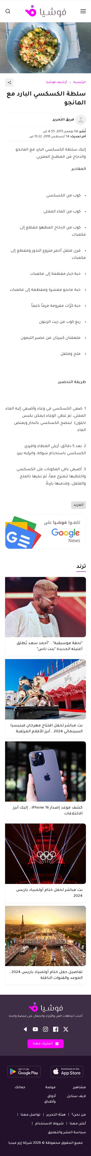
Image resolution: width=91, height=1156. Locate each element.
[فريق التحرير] (81, 120)
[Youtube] (35, 1029)
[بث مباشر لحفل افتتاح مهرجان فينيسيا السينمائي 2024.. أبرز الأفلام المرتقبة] (45, 689)
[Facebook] (55, 1029)
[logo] (45, 11)
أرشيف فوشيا (56, 82)
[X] (65, 1029)
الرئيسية (79, 82)
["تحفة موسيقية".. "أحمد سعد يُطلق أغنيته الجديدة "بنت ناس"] (45, 607)
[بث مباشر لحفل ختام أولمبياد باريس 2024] (45, 854)
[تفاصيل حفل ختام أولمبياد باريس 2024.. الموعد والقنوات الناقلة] (45, 936)
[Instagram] (45, 1029)
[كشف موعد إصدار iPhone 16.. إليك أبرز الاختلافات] (45, 771)
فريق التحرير (63, 120)
